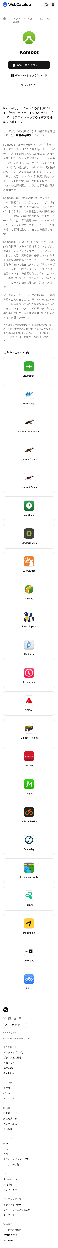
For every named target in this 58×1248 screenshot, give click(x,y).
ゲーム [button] (6, 1093)
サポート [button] (7, 1148)
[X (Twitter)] (4, 1018)
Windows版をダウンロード (31, 75)
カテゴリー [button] (9, 1098)
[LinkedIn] (9, 1018)
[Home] (4, 18)
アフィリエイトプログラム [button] (16, 1159)
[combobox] (18, 1025)
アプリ (17, 18)
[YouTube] (15, 1018)
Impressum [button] (9, 1240)
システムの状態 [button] (11, 1164)
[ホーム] (17, 4)
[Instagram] (20, 1018)
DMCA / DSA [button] (10, 1235)
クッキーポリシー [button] (12, 1215)
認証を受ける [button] (10, 1118)
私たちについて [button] (11, 1179)
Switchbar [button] (8, 1067)
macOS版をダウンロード (31, 65)
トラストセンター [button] (12, 1204)
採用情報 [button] (7, 1184)
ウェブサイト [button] (31, 85)
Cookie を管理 (9, 1032)
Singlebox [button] (8, 1073)
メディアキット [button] (11, 1189)
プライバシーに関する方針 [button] (16, 1209)
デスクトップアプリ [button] (13, 1052)
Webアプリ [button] (9, 1062)
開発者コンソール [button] (12, 1113)
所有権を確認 (24, 135)
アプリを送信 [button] (10, 1123)
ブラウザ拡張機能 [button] (12, 1057)
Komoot (15, 21)
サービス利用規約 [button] (12, 1229)
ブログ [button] (6, 1154)
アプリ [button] (6, 1088)
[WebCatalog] (5, 1009)
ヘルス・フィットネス (39, 18)
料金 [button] (5, 1143)
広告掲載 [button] (7, 1128)
